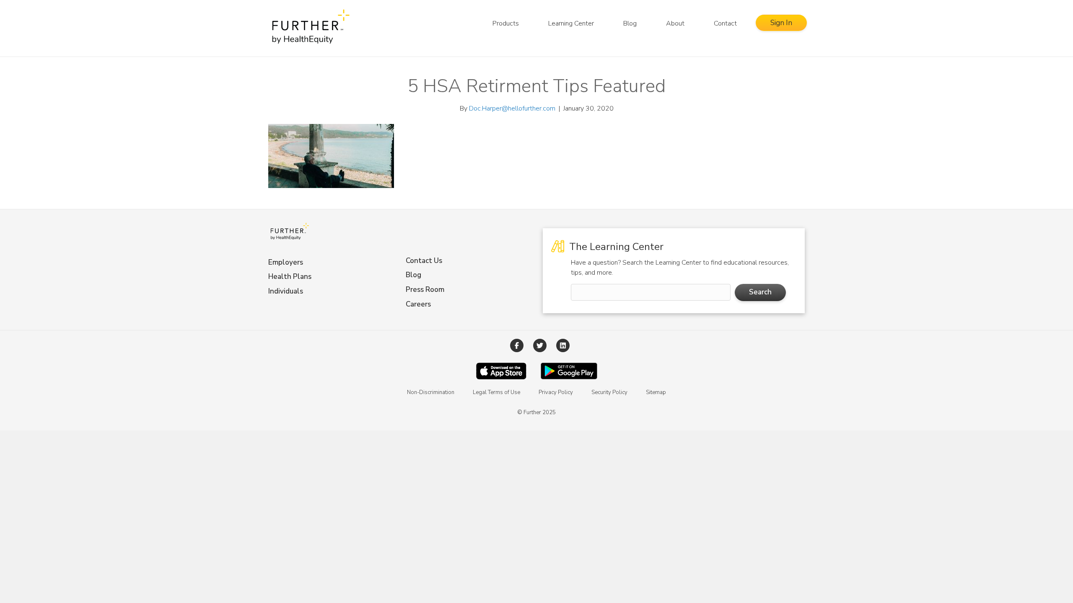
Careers (418, 304)
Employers (285, 262)
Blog (630, 23)
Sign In (781, 23)
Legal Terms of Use (496, 392)
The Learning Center (615, 246)
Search (760, 292)
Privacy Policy (556, 392)
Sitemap (656, 392)
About (675, 23)
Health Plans (289, 276)
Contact (725, 23)
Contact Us (424, 260)
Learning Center (571, 23)
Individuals (285, 291)
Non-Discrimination (430, 392)
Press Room (425, 289)
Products (505, 23)
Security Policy (609, 392)
